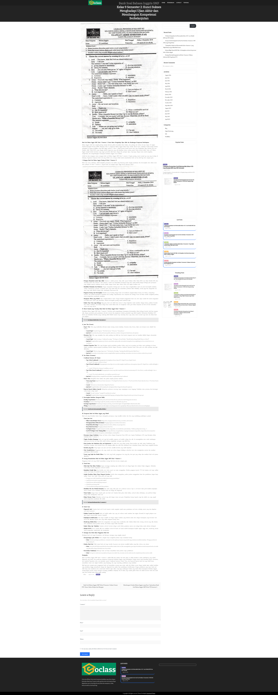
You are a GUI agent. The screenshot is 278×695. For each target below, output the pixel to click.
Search (192, 26)
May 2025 (167, 116)
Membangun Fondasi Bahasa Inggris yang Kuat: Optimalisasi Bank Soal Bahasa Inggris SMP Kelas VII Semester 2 (141, 586)
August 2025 (168, 108)
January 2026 (168, 94)
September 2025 (169, 105)
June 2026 (167, 80)
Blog (166, 128)
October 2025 (168, 102)
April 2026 (167, 86)
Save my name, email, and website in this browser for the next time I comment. (99, 648)
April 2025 (167, 119)
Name (81, 622)
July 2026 (167, 78)
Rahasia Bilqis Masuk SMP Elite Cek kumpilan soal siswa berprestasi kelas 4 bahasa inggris (184, 206)
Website (82, 639)
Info (166, 134)
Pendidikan (170, 2)
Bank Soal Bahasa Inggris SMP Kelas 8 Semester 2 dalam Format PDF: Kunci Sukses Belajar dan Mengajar (100, 586)
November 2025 (169, 100)
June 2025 (167, 113)
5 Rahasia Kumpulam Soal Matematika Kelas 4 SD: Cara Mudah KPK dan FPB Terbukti (178, 167)
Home (163, 2)
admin (84, 574)
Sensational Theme (151, 693)
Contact (178, 2)
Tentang (186, 2)
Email (81, 631)
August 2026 (168, 75)
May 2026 (167, 83)
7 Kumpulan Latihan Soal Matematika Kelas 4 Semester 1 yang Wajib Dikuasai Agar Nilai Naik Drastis (185, 197)
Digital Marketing (169, 131)
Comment (82, 604)
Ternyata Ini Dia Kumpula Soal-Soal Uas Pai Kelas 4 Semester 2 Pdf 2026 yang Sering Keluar (184, 181)
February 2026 (168, 91)
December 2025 (168, 97)
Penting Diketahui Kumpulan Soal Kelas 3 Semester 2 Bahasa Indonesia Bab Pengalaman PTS (185, 216)
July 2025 (167, 111)
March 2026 (168, 89)
